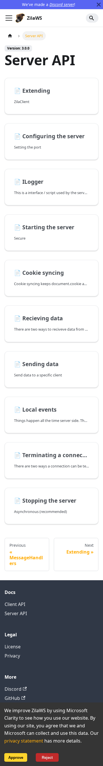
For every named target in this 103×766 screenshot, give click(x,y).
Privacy (12, 656)
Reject (47, 757)
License (13, 646)
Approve (15, 757)
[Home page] (10, 35)
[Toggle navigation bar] (9, 18)
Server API (16, 613)
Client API (15, 604)
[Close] (98, 4)
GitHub (12, 698)
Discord (13, 689)
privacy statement (23, 741)
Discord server (61, 4)
